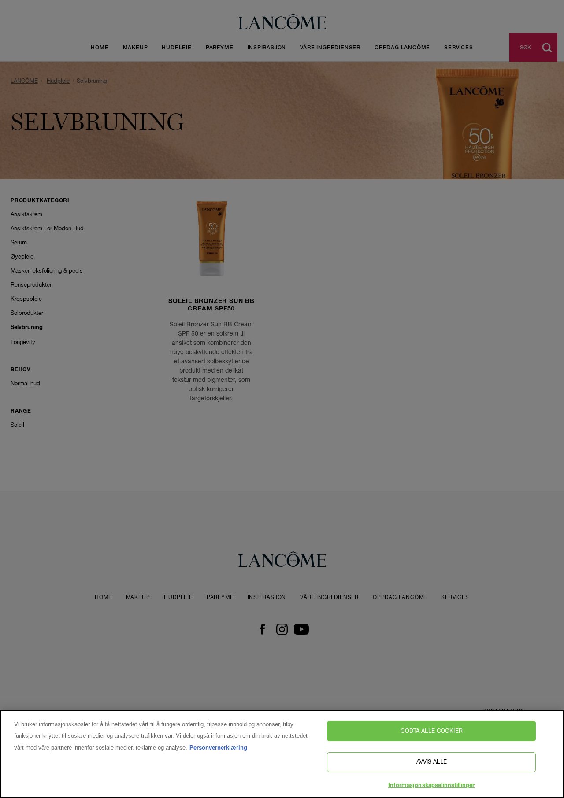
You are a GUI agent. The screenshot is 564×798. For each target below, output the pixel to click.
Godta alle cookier (432, 730)
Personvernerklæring (218, 747)
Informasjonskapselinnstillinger (431, 786)
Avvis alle (431, 761)
